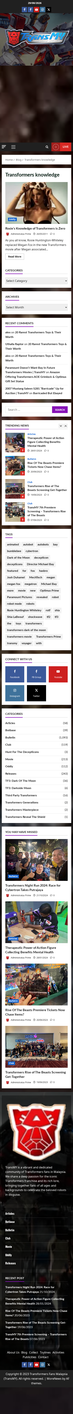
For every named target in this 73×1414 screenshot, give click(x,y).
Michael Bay (49, 584)
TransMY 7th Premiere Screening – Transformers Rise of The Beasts (15, 489)
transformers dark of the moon (26, 630)
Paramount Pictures (19, 597)
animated (13, 544)
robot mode (14, 603)
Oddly (12, 219)
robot (55, 597)
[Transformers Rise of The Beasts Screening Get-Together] (36, 1047)
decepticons (15, 564)
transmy (12, 643)
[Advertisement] (36, 104)
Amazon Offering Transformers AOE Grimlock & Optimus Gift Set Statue (35, 377)
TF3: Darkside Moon (18, 788)
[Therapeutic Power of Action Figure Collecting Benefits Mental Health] (36, 922)
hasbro (43, 570)
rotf (48, 610)
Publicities (29, 1357)
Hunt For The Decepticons (22, 752)
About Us (13, 1352)
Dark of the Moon (18, 557)
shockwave (35, 617)
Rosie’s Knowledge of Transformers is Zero (36, 203)
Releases (10, 773)
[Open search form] (47, 147)
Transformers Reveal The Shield (25, 817)
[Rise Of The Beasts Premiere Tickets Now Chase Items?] (36, 984)
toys (18, 623)
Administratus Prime (20, 233)
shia (57, 610)
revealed (41, 597)
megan (51, 577)
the (9, 623)
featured (12, 570)
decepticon (41, 557)
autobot (28, 544)
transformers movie (19, 636)
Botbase (10, 730)
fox (33, 570)
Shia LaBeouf (15, 617)
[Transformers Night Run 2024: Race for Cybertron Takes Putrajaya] (36, 860)
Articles (10, 723)
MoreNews (54, 1379)
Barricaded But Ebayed (47, 393)
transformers (34, 623)
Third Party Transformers (21, 795)
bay (55, 544)
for (24, 570)
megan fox (13, 584)
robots (30, 603)
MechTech (35, 577)
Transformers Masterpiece (22, 809)
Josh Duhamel (16, 577)
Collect (33, 1352)
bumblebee (14, 551)
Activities (58, 1352)
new (33, 590)
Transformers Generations (21, 802)
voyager (27, 643)
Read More (16, 257)
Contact (43, 1357)
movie (22, 590)
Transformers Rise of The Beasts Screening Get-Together (15, 465)
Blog (24, 1352)
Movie (9, 759)
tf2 (48, 617)
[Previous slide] (60, 426)
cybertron (32, 551)
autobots (43, 544)
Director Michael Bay (40, 564)
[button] (4, 146)
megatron (31, 584)
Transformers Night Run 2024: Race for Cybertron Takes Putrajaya (15, 512)
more (10, 590)
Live (66, 146)
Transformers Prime (48, 636)
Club (29, 459)
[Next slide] (65, 426)
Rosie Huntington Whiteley (24, 610)
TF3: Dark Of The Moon (20, 780)
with (39, 643)
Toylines (45, 1352)
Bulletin (31, 436)
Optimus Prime (49, 590)
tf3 (56, 617)
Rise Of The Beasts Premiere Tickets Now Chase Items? (15, 442)
